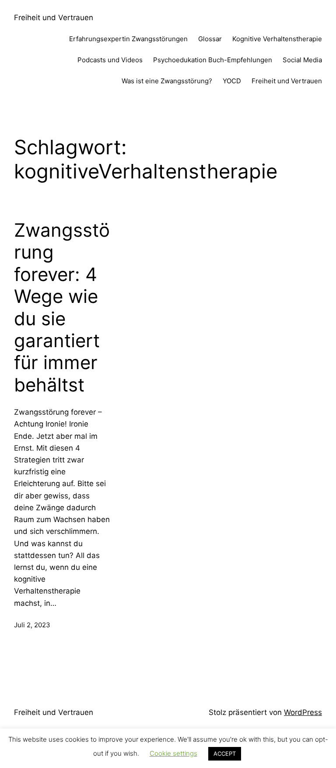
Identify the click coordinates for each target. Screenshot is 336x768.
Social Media (302, 60)
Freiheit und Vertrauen (53, 17)
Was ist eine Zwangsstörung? (167, 81)
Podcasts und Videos (110, 60)
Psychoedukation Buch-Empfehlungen (212, 60)
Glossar (210, 39)
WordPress (303, 712)
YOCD (232, 81)
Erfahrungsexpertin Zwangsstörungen (128, 39)
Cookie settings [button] (173, 753)
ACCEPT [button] (225, 753)
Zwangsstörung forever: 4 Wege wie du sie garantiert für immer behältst (62, 307)
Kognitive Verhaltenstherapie (277, 39)
